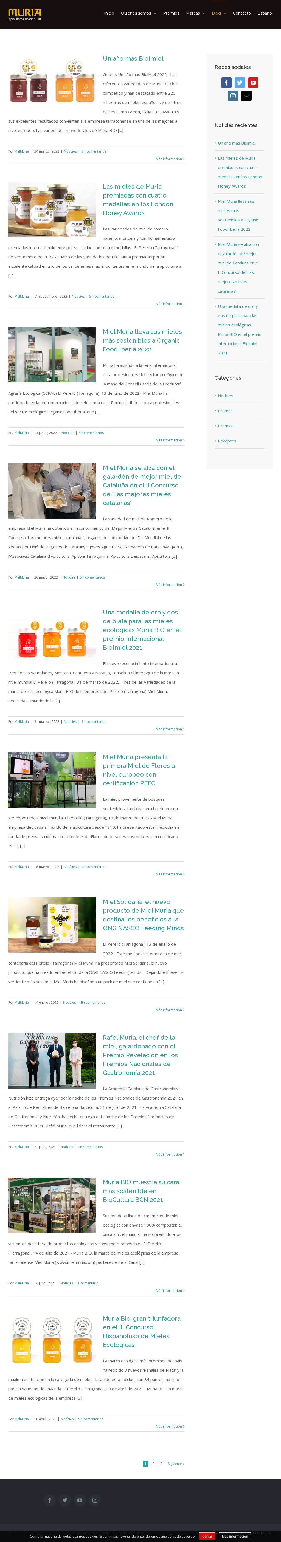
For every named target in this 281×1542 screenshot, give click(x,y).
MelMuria (22, 151)
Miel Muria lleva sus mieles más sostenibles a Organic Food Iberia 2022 (142, 340)
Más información (169, 159)
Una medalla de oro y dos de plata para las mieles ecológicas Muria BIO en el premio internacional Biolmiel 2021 (142, 630)
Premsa (225, 410)
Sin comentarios (93, 151)
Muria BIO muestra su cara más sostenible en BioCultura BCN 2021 (141, 1191)
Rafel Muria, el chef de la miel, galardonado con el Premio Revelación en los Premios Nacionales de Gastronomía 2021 (140, 1055)
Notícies (70, 151)
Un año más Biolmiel (133, 58)
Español (265, 13)
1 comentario (88, 1283)
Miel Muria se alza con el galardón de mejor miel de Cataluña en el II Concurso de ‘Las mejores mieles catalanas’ (142, 485)
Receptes (227, 441)
